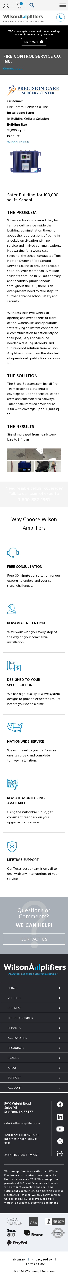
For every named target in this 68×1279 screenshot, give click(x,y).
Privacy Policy (42, 1259)
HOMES (13, 988)
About (13, 1067)
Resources (16, 1047)
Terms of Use (35, 1264)
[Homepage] (23, 17)
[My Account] (7, 5)
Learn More (31, 42)
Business (15, 1008)
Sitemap (18, 1259)
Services (14, 1028)
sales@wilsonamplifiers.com (22, 1123)
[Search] (32, 5)
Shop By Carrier (20, 1017)
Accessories (17, 1038)
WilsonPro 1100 (18, 141)
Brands (13, 1058)
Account (15, 1087)
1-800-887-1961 (34, 499)
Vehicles (15, 998)
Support (14, 1077)
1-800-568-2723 (29, 1135)
